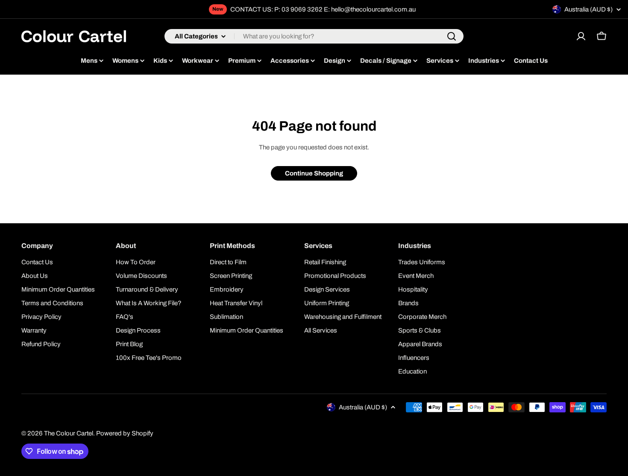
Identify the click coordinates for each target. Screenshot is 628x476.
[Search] (451, 36)
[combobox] (314, 36)
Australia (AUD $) (588, 9)
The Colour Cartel (68, 433)
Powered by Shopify (124, 433)
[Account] (581, 36)
